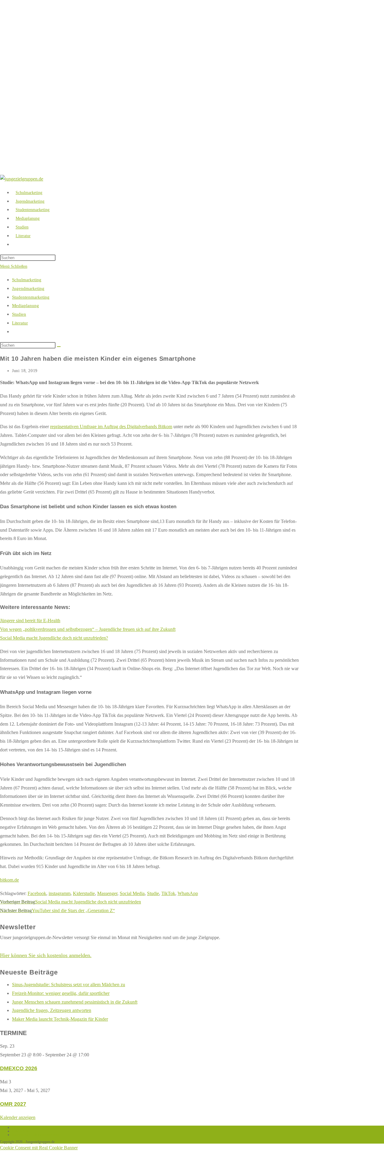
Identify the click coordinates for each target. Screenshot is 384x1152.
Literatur (20, 323)
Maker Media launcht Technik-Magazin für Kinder (60, 1019)
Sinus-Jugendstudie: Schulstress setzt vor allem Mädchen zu (68, 984)
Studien (19, 314)
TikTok (168, 893)
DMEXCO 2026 (18, 1068)
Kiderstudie (84, 893)
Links (16, 1127)
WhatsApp (188, 893)
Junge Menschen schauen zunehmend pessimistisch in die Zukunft (74, 1001)
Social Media (132, 893)
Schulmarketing (26, 279)
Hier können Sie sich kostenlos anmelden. (46, 955)
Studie (153, 893)
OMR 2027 (13, 1104)
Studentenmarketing (31, 297)
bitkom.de (9, 879)
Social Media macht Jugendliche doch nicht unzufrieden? (54, 637)
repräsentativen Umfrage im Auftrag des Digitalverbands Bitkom (111, 426)
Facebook (37, 893)
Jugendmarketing (28, 288)
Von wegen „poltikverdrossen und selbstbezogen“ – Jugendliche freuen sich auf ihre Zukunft (88, 629)
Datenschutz (20, 1131)
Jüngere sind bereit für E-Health (30, 620)
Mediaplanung (25, 305)
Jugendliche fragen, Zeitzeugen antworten (51, 1010)
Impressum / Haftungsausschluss (35, 1135)
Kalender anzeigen (17, 1117)
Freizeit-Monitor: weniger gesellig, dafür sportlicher (61, 993)
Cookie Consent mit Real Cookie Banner (39, 1147)
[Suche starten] (59, 346)
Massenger (107, 893)
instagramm (59, 893)
